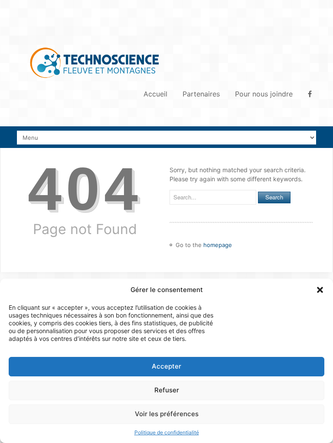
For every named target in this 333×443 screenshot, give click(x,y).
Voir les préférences (167, 414)
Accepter (166, 366)
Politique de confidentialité (166, 432)
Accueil (155, 94)
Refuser (166, 390)
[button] (320, 290)
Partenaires (201, 94)
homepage (217, 244)
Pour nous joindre (264, 94)
